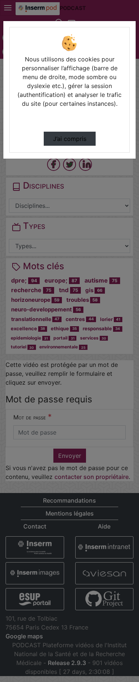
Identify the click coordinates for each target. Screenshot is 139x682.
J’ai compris (69, 138)
